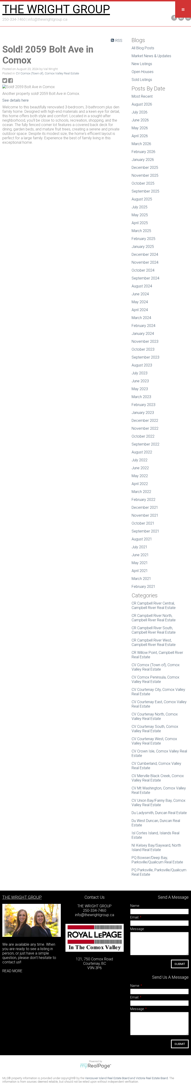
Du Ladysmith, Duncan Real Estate (159, 813)
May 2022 (140, 476)
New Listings (142, 64)
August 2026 (142, 104)
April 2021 (140, 571)
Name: (135, 906)
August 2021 (142, 539)
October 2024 (143, 270)
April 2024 (140, 310)
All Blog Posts (143, 48)
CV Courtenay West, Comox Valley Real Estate (154, 741)
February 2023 (143, 405)
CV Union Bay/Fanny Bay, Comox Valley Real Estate (158, 802)
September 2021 (145, 531)
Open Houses (142, 72)
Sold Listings (142, 79)
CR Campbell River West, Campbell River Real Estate (154, 642)
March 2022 (141, 491)
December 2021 (145, 507)
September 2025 (145, 191)
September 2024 (145, 278)
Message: (137, 929)
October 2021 (143, 523)
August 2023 (142, 365)
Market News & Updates (151, 56)
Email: (135, 917)
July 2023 (139, 373)
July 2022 (139, 460)
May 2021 (140, 563)
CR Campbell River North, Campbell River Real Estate (154, 617)
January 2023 (143, 412)
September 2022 (145, 444)
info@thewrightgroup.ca (47, 19)
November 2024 (145, 262)
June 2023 (140, 381)
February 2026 (143, 152)
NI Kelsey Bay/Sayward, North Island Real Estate (156, 847)
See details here (15, 100)
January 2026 (143, 159)
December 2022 (145, 420)
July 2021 (139, 547)
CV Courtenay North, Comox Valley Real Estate (155, 716)
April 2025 (140, 223)
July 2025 (139, 207)
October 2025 (143, 183)
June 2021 (140, 555)
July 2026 (139, 112)
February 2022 (143, 499)
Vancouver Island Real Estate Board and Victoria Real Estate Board (126, 1078)
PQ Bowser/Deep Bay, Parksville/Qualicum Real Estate (157, 859)
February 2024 (143, 325)
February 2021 (143, 586)
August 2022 (142, 452)
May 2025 (140, 215)
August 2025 (142, 199)
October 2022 (143, 436)
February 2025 (143, 238)
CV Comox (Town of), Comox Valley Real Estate (47, 73)
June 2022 (140, 468)
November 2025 (145, 175)
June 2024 (140, 294)
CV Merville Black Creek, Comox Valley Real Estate (158, 778)
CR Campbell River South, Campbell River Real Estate (154, 630)
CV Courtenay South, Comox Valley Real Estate (155, 728)
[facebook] (173, 17)
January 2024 (143, 333)
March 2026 (141, 144)
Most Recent (142, 96)
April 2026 (140, 136)
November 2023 (145, 341)
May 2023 (140, 389)
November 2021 (145, 515)
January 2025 (143, 246)
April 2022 (140, 484)
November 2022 (145, 428)
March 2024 (141, 318)
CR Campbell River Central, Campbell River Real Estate (154, 605)
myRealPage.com (95, 1066)
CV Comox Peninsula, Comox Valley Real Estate (155, 679)
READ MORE (12, 971)
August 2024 (142, 286)
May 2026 (140, 128)
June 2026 (140, 120)
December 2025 (145, 167)
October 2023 (143, 349)
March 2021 (141, 578)
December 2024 (145, 254)
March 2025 (141, 231)
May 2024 (140, 302)
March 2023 (141, 397)
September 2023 (145, 357)
